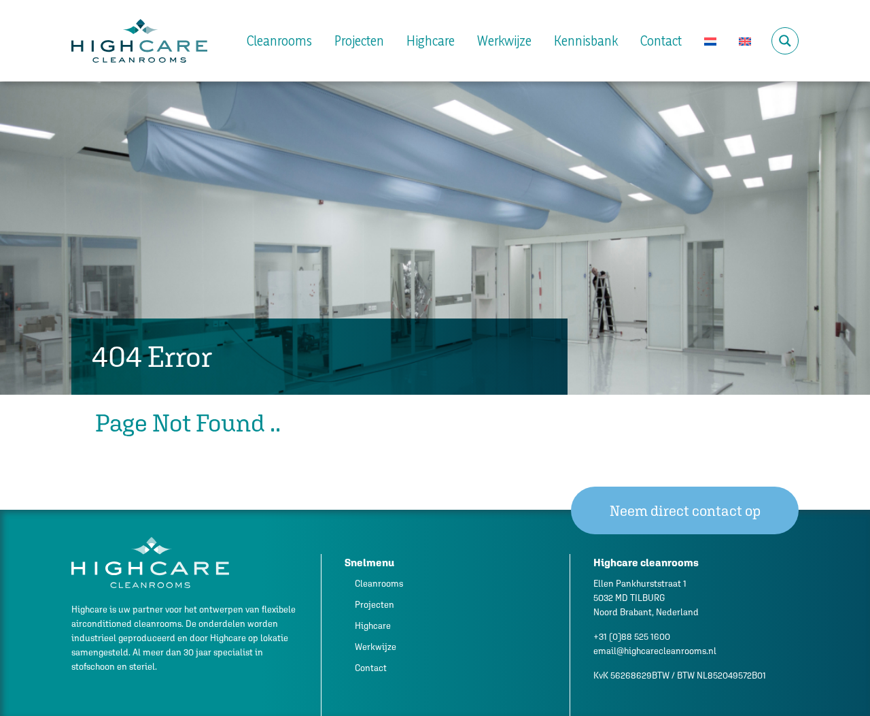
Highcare (430, 41)
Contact (661, 41)
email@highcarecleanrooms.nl (654, 651)
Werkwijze (504, 41)
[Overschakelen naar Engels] (745, 41)
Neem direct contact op (685, 510)
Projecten (359, 41)
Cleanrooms (279, 41)
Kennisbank (586, 41)
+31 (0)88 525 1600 (631, 637)
